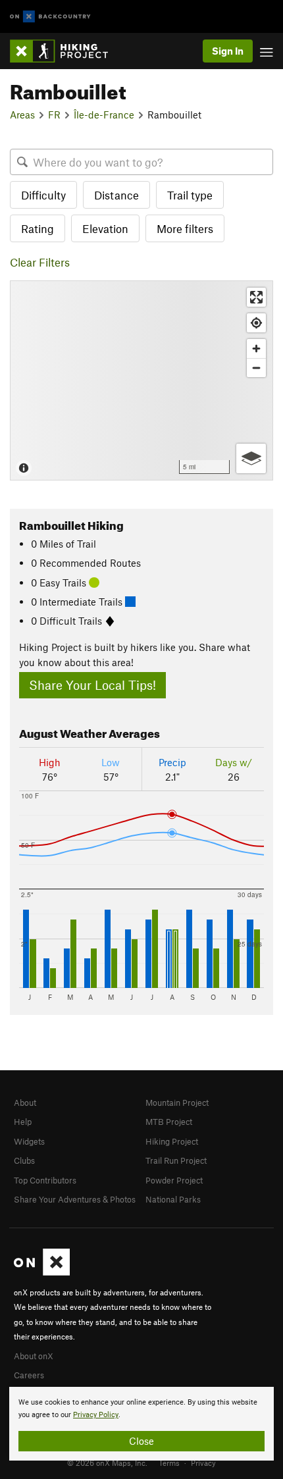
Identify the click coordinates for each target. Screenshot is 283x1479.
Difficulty (43, 194)
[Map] (141, 380)
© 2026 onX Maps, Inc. (107, 1462)
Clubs (24, 1160)
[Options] (251, 458)
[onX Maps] (42, 1272)
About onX (33, 1356)
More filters (185, 228)
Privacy (203, 1462)
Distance (116, 194)
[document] (141, 1423)
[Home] (65, 51)
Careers (29, 1375)
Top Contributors (45, 1180)
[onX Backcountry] (50, 17)
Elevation (105, 228)
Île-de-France (104, 114)
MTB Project (168, 1121)
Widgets (29, 1141)
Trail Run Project (176, 1160)
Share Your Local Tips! (92, 684)
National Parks (173, 1199)
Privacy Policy (95, 1415)
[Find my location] (256, 322)
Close (141, 1441)
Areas (22, 114)
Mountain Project (177, 1102)
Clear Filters (40, 262)
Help (23, 1121)
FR (54, 114)
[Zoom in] (256, 348)
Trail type (190, 194)
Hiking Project (171, 1141)
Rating (37, 228)
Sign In (228, 51)
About (25, 1102)
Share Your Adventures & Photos (75, 1199)
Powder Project (174, 1180)
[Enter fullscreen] (256, 297)
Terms (169, 1462)
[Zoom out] (256, 367)
